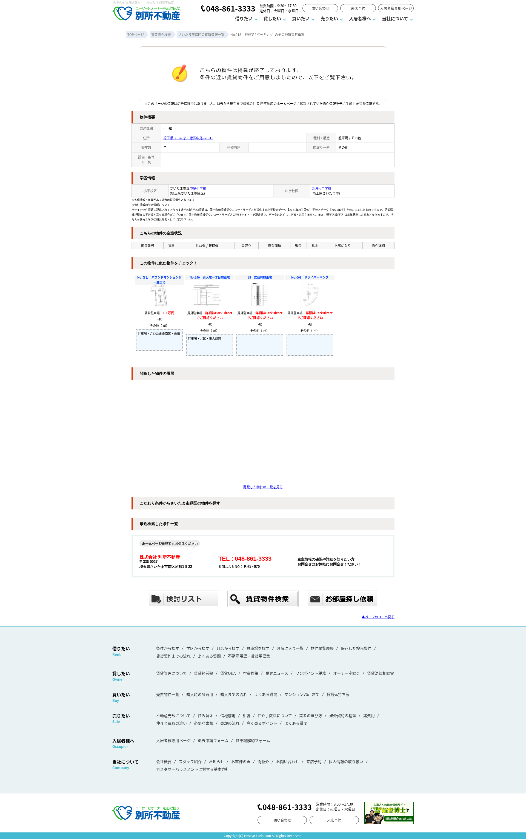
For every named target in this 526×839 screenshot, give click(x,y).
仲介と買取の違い (171, 723)
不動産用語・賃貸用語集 (249, 655)
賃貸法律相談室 (380, 673)
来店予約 (358, 8)
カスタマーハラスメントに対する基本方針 (192, 769)
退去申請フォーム (213, 740)
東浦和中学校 (321, 188)
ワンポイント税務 (310, 673)
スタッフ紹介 (190, 761)
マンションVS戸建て (301, 694)
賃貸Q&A (228, 673)
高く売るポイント (262, 723)
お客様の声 (240, 761)
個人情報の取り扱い (346, 761)
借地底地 (228, 715)
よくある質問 (209, 655)
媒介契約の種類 (342, 715)
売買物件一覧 (167, 694)
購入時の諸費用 (199, 694)
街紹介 (263, 761)
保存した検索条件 (356, 648)
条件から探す (167, 648)
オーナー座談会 (346, 673)
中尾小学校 (198, 188)
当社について (395, 18)
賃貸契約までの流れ (173, 655)
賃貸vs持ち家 (338, 694)
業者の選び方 (310, 715)
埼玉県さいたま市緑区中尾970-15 (188, 137)
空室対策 (250, 673)
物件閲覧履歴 (322, 648)
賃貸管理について (171, 673)
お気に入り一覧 (290, 648)
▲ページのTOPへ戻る (378, 616)
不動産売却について (173, 715)
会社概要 (163, 761)
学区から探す (197, 648)
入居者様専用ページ (396, 8)
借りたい (244, 18)
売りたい (329, 18)
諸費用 (369, 715)
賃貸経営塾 (203, 673)
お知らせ (216, 761)
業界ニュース (276, 673)
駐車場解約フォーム (253, 740)
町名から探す (227, 648)
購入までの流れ (233, 694)
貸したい (272, 18)
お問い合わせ (287, 761)
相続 (246, 715)
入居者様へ (360, 18)
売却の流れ (229, 723)
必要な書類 (203, 723)
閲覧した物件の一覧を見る (263, 486)
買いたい (301, 18)
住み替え (205, 715)
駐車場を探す (258, 648)
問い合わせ (320, 8)
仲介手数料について (275, 715)
